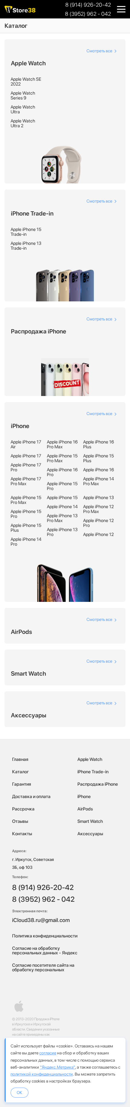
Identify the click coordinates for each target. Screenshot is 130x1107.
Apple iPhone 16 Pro (62, 472)
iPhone (84, 796)
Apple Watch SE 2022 (26, 81)
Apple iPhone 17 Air (26, 444)
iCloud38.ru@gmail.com (41, 920)
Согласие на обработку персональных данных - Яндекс (44, 951)
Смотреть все (99, 50)
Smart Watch (90, 821)
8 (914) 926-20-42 (88, 5)
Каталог (20, 771)
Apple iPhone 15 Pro (62, 486)
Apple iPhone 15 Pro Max (62, 458)
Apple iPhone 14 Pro (26, 542)
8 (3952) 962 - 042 (88, 14)
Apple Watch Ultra (23, 109)
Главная (20, 759)
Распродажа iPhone (97, 784)
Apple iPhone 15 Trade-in (26, 232)
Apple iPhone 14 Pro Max (98, 481)
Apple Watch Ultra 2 (23, 123)
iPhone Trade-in (93, 771)
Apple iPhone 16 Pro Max (62, 444)
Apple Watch (89, 759)
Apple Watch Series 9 (23, 95)
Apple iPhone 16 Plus (98, 444)
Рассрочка (23, 809)
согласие (47, 1052)
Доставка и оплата (31, 796)
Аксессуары (90, 833)
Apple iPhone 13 (98, 497)
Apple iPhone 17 (26, 456)
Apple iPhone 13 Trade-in (26, 246)
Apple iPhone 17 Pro (26, 467)
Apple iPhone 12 (98, 534)
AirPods (85, 809)
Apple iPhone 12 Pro (98, 523)
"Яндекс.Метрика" (57, 1067)
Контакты (22, 833)
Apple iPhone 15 (62, 497)
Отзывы (20, 821)
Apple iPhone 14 (62, 506)
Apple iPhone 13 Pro (62, 532)
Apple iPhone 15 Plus (98, 458)
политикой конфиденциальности (42, 1074)
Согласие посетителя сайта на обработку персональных (43, 967)
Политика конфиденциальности (44, 936)
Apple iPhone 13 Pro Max (62, 518)
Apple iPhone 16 (98, 469)
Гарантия (21, 784)
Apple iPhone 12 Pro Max (98, 509)
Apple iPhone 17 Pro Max (26, 481)
